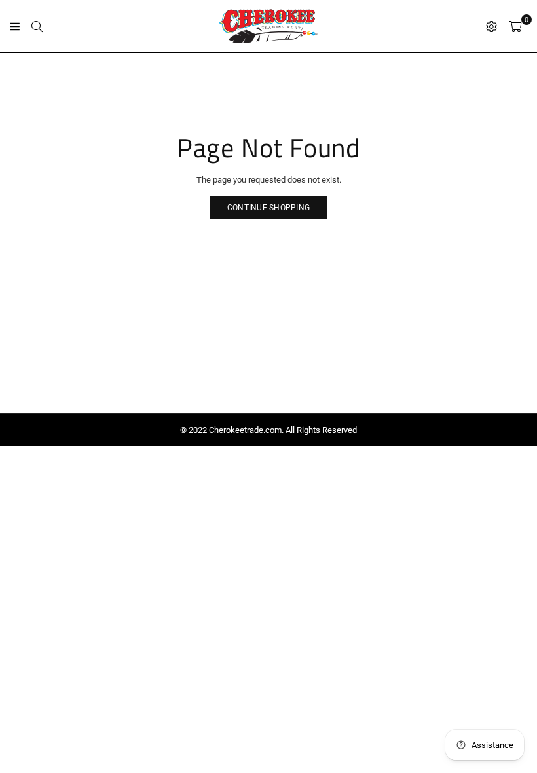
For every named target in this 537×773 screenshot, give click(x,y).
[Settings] (491, 26)
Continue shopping (268, 207)
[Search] (37, 26)
